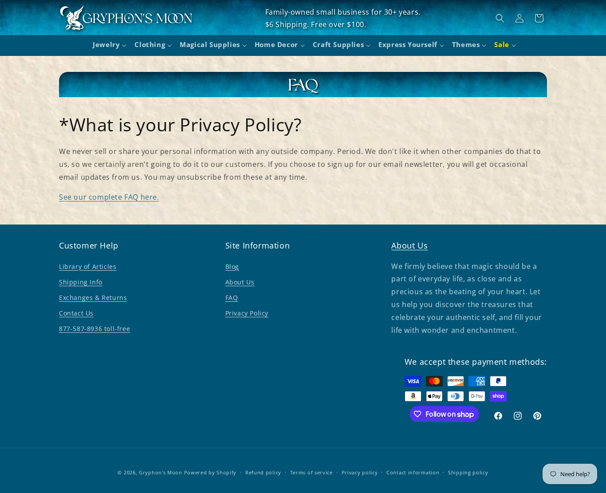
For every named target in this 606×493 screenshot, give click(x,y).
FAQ (231, 297)
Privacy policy (360, 472)
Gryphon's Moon (160, 472)
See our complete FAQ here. (109, 197)
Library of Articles (87, 266)
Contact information (412, 472)
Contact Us (76, 313)
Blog (232, 266)
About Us (240, 282)
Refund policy (263, 472)
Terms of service (311, 472)
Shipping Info (80, 282)
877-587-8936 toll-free (94, 328)
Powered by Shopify (210, 472)
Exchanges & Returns (93, 297)
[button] (108, 45)
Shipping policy (468, 472)
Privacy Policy (246, 313)
